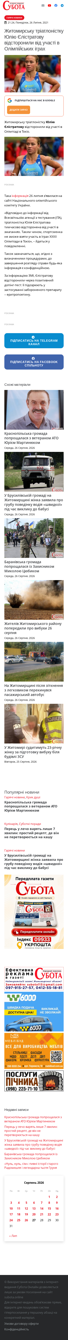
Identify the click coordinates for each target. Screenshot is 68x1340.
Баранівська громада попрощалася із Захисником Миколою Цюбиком (29, 566)
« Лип (13, 1236)
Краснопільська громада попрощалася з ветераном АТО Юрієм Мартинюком (31, 438)
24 (11, 1220)
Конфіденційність (16, 1329)
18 (18, 1214)
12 (26, 1208)
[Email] (43, 5)
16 (57, 1208)
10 (11, 1208)
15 (49, 1208)
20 (34, 1214)
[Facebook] (56, 5)
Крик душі (33, 797)
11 (18, 1208)
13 (34, 1208)
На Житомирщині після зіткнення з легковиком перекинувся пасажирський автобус (33, 690)
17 (11, 1214)
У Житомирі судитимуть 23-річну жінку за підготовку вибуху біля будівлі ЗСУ (33, 752)
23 (57, 1214)
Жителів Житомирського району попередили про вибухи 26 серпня (32, 628)
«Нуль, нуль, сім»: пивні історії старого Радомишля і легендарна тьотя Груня (31, 1166)
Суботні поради (30, 824)
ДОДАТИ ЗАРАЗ (19, 109)
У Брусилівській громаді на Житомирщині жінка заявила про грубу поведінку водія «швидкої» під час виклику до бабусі (33, 502)
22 (49, 1214)
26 (26, 1220)
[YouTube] (49, 5)
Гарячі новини (14, 797)
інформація (20, 196)
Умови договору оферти (21, 1324)
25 (18, 1220)
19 (26, 1214)
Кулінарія (11, 824)
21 (41, 1214)
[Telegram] (62, 5)
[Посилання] (14, 5)
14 (41, 1208)
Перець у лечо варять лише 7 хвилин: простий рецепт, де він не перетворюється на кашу (31, 833)
